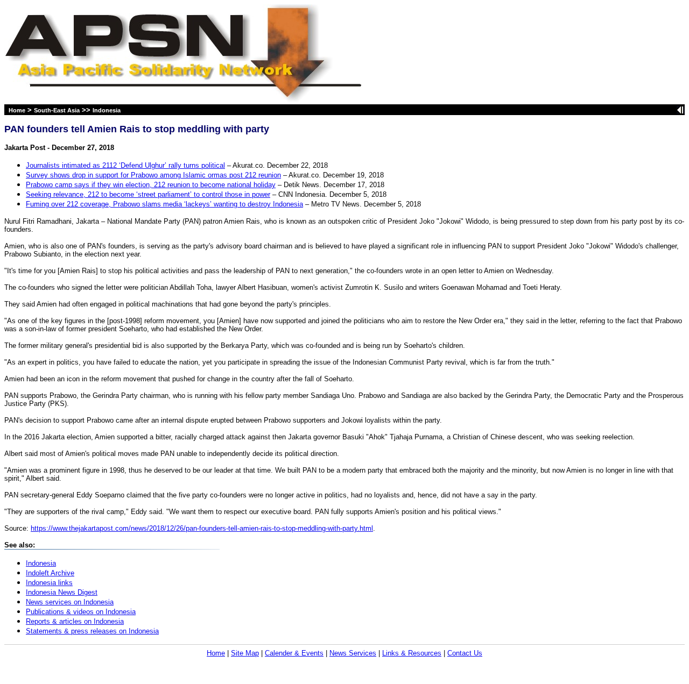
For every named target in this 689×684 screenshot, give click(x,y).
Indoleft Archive (50, 573)
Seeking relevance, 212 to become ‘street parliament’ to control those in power (148, 194)
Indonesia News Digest (61, 592)
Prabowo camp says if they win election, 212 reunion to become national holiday (151, 185)
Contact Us (464, 653)
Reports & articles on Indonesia (75, 621)
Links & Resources (411, 653)
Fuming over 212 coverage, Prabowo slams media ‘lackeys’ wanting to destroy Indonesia (164, 204)
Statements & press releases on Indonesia (92, 631)
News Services (352, 653)
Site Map (245, 653)
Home (17, 110)
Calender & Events (294, 653)
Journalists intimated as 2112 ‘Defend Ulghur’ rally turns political (125, 165)
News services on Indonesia (70, 602)
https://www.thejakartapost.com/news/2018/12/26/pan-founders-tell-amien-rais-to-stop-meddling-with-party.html (202, 528)
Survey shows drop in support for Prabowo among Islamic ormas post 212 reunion (153, 175)
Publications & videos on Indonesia (81, 612)
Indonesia (107, 110)
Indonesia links (49, 583)
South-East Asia (57, 110)
